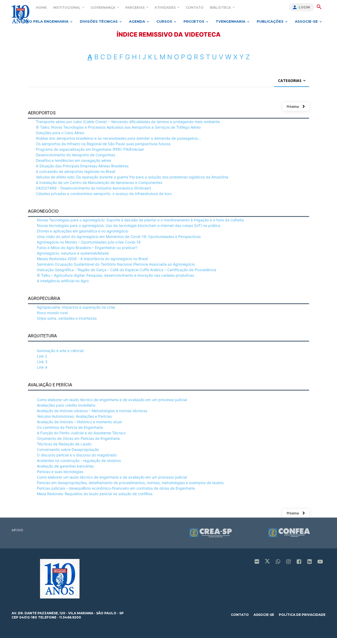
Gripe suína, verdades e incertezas (67, 318)
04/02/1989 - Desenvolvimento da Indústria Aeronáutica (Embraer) (93, 188)
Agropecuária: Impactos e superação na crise (76, 307)
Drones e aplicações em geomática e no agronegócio (82, 231)
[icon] (257, 562)
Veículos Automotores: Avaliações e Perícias (74, 416)
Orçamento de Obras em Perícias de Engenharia (78, 438)
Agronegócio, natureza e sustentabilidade (73, 253)
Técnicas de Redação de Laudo (64, 444)
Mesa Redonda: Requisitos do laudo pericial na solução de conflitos (94, 493)
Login (304, 7)
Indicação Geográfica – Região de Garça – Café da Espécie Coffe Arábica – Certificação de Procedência (126, 269)
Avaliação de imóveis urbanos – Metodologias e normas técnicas (92, 410)
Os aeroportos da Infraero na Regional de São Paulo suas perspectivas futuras (103, 144)
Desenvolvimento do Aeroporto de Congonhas (75, 155)
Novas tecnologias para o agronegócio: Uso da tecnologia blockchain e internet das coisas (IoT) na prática (128, 225)
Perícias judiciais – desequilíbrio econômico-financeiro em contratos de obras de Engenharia (116, 488)
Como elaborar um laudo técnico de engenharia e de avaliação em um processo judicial (112, 399)
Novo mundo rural (52, 312)
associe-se (264, 615)
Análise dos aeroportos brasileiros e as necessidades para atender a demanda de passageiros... (118, 138)
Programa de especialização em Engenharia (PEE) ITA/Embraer (90, 149)
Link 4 (42, 367)
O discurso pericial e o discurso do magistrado (77, 455)
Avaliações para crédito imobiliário (66, 405)
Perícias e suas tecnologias (60, 471)
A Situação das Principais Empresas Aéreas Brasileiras (82, 166)
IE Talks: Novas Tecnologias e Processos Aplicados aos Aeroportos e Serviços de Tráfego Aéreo (118, 127)
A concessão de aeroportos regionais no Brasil (75, 171)
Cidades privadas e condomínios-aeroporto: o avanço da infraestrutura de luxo (104, 193)
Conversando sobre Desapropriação (68, 449)
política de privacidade (302, 615)
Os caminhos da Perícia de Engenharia (70, 427)
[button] (319, 7)
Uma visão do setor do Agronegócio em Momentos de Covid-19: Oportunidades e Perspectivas (119, 236)
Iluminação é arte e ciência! (60, 350)
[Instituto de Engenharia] (20, 14)
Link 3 (42, 361)
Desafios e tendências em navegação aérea (73, 160)
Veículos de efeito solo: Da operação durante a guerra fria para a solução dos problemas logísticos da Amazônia (132, 177)
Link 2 (42, 356)
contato (240, 615)
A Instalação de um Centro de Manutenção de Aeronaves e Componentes (99, 182)
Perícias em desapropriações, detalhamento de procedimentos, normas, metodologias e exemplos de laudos (130, 482)
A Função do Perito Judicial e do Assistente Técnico (81, 433)
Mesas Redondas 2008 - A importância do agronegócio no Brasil (92, 258)
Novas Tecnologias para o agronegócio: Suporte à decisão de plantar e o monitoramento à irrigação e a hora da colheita (140, 220)
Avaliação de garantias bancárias (65, 466)
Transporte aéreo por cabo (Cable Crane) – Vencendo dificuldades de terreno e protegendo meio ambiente (128, 121)
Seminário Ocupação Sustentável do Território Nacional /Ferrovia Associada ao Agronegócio (116, 264)
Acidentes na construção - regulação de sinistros (79, 460)
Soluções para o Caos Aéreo (60, 132)
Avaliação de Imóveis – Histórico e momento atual (79, 422)
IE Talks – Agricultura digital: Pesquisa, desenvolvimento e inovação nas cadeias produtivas (115, 275)
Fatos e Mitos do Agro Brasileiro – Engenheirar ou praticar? (87, 247)
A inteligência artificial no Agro (63, 281)
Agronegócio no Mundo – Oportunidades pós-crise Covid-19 (89, 242)
